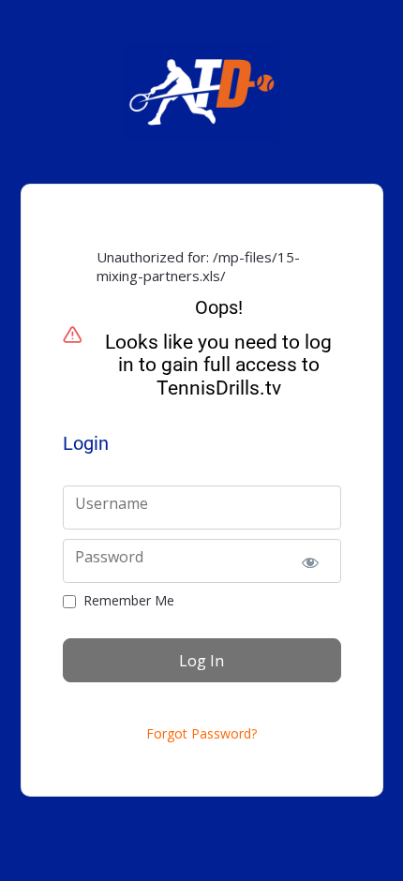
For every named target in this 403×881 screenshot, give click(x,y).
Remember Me (128, 600)
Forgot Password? (201, 733)
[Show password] (310, 561)
